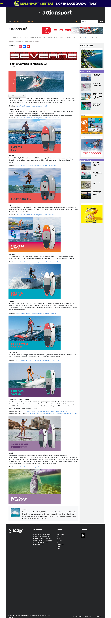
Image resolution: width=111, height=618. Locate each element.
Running (60, 536)
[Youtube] (76, 21)
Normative (98, 616)
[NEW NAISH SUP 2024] (86, 185)
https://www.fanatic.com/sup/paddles (28, 467)
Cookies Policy (77, 616)
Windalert (68, 37)
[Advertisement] (19, 581)
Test (44, 37)
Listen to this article (18, 96)
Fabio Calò (12, 67)
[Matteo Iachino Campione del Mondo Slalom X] (86, 106)
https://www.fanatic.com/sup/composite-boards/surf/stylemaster (37, 360)
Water (15, 41)
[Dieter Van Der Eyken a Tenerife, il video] (86, 175)
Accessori (37, 41)
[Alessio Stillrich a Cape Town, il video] (86, 166)
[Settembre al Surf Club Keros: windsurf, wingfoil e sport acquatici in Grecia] (86, 96)
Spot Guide (59, 37)
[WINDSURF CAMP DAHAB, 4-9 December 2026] (86, 77)
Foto (79, 37)
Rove (58, 538)
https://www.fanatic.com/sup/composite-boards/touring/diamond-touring (52, 414)
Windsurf (20, 41)
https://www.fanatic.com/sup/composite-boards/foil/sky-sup (36, 166)
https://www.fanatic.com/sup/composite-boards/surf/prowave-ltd (37, 262)
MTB (58, 542)
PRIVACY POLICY (88, 616)
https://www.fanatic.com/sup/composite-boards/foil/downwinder (37, 118)
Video (74, 37)
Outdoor (60, 534)
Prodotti (33, 37)
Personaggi (51, 37)
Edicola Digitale (19, 21)
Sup (26, 41)
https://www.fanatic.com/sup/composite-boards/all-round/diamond (44, 411)
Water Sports (92, 37)
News (26, 37)
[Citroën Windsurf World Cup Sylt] (86, 87)
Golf (58, 549)
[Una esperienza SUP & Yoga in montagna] (86, 195)
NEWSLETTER (29, 21)
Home (10, 21)
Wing (58, 547)
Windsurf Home (18, 37)
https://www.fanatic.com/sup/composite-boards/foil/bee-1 (35, 215)
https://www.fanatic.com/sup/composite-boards (31, 106)
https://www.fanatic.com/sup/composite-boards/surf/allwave (36, 313)
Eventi (39, 37)
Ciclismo (60, 540)
